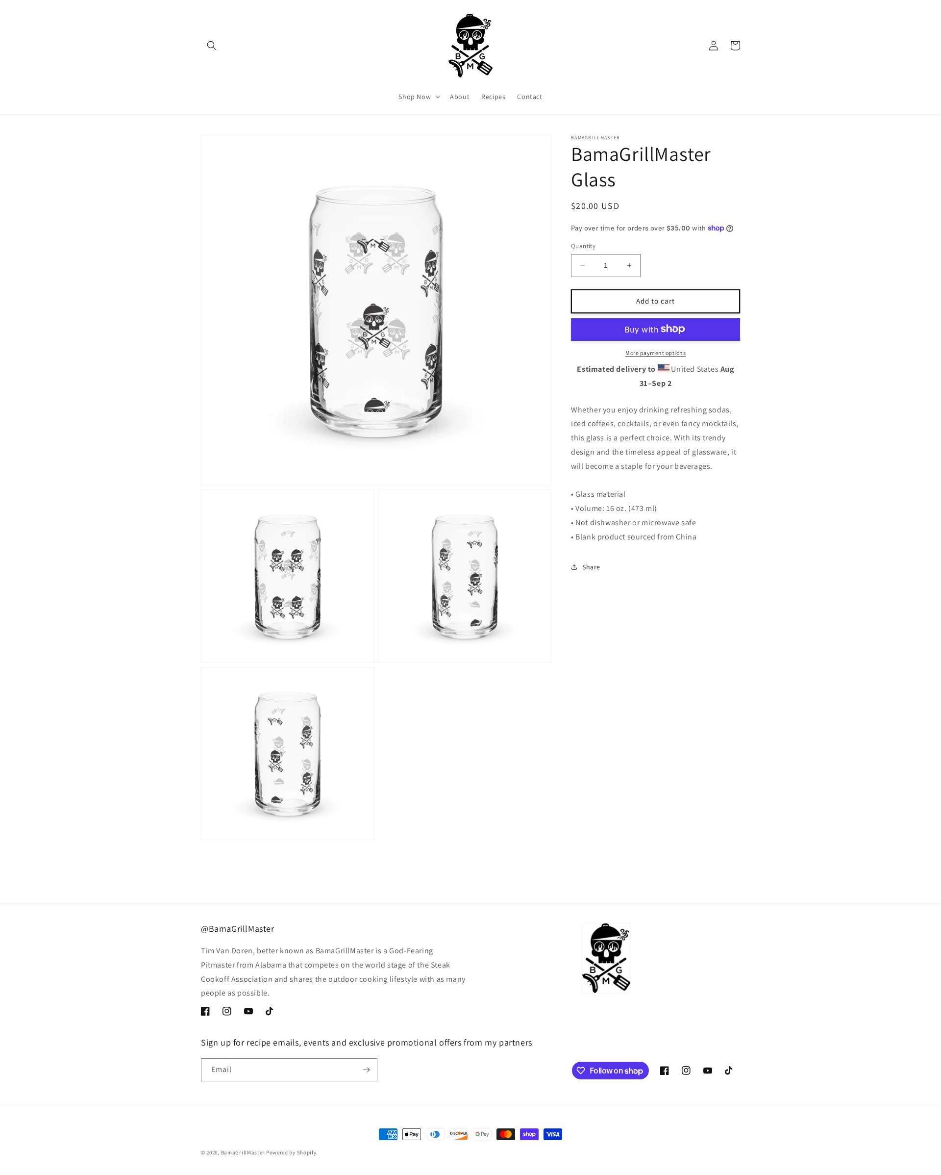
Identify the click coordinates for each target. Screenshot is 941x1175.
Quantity (583, 246)
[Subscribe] (366, 1069)
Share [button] (591, 566)
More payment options (655, 352)
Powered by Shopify (291, 1152)
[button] (212, 45)
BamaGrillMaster (243, 1152)
